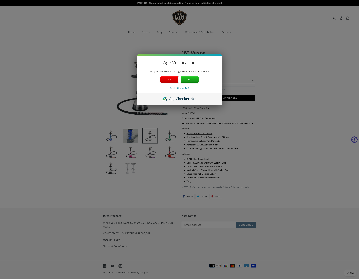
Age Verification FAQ (179, 88)
